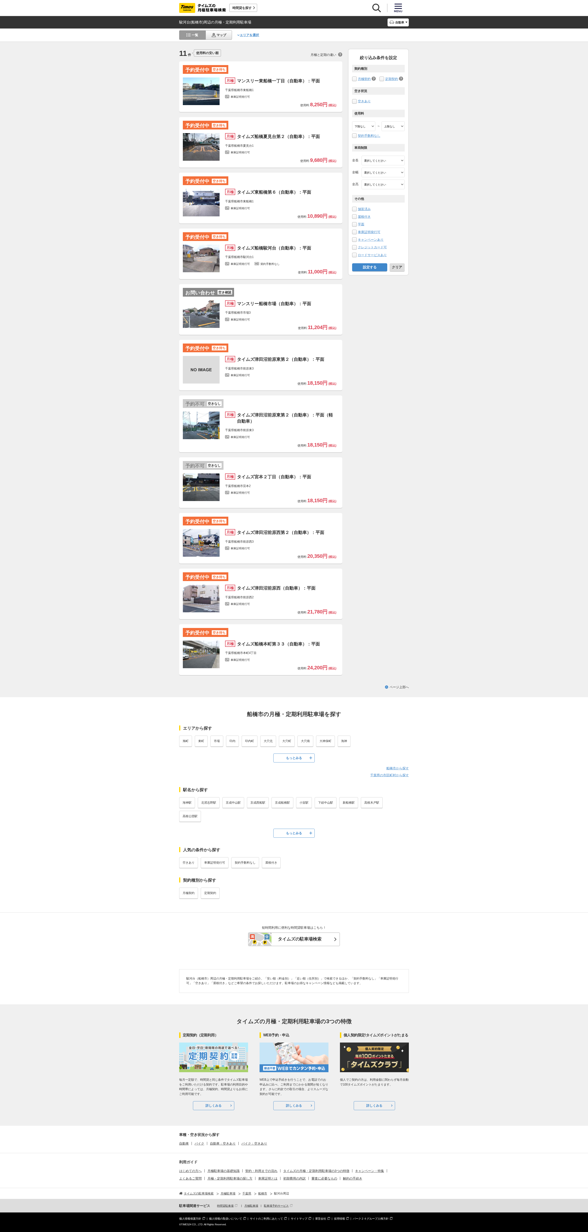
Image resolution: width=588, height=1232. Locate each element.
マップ (221, 35)
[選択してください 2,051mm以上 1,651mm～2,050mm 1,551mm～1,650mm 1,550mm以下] (383, 184)
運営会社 (320, 1218)
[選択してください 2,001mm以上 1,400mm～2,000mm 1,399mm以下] (383, 172)
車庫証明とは (267, 1178)
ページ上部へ (399, 687)
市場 (217, 741)
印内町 (249, 741)
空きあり (364, 101)
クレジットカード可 (372, 247)
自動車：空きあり (223, 1143)
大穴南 (305, 741)
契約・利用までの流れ (261, 1171)
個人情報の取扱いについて (225, 1218)
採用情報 (339, 1218)
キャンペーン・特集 (369, 1171)
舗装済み (364, 209)
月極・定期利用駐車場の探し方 (229, 1178)
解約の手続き (352, 1178)
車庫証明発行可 (369, 232)
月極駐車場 (251, 1205)
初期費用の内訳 (294, 1178)
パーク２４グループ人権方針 (371, 1218)
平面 (361, 224)
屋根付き (364, 216)
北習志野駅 (208, 802)
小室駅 (304, 802)
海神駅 (187, 802)
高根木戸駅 (371, 802)
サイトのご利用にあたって (266, 1218)
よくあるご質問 (190, 1178)
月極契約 (364, 79)
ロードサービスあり (372, 255)
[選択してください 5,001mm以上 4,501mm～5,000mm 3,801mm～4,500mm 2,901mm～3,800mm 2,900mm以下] (383, 160)
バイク (199, 1143)
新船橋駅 (349, 802)
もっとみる (294, 758)
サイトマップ (299, 1218)
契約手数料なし (369, 136)
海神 (344, 741)
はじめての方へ (190, 1171)
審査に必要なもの (324, 1178)
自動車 (184, 1143)
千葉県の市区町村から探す (389, 775)
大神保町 (325, 741)
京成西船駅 (257, 802)
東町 (201, 741)
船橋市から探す (397, 768)
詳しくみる (214, 1105)
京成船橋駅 (282, 802)
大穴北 (268, 741)
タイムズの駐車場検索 (300, 939)
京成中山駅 (233, 802)
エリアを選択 (249, 35)
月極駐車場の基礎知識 (223, 1171)
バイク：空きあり (254, 1143)
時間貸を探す (242, 8)
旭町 (186, 741)
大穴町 (286, 741)
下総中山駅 (325, 802)
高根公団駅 (190, 816)
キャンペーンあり (371, 239)
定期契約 (391, 79)
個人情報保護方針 (190, 1218)
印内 (232, 741)
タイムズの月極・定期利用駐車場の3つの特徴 (316, 1171)
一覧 (195, 35)
